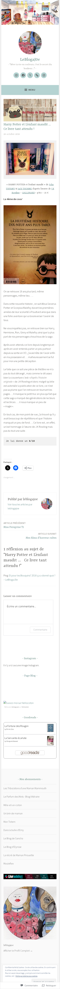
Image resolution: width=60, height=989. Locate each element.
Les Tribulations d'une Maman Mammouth (25, 788)
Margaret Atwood (12, 741)
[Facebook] (23, 75)
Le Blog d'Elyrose (12, 846)
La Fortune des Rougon (16, 726)
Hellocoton (25, 707)
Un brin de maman (13, 813)
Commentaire (40, 629)
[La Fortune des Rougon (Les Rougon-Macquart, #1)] (50, 731)
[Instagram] (43, 75)
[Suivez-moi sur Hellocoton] (19, 702)
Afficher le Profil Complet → (18, 950)
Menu (31, 89)
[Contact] (37, 75)
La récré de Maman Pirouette (19, 855)
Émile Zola (10, 729)
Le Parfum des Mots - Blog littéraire (22, 796)
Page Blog (30, 675)
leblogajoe (15, 707)
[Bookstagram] (16, 75)
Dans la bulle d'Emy (14, 830)
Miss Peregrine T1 (15, 525)
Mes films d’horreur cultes (41, 535)
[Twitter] (30, 75)
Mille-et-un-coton (13, 805)
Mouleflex (9, 863)
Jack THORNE (25, 188)
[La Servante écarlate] (50, 744)
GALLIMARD (28, 192)
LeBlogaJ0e (30, 59)
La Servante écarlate (15, 738)
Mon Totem (9, 821)
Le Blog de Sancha (13, 838)
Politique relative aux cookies (26, 976)
